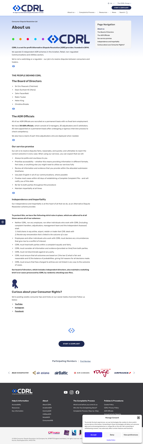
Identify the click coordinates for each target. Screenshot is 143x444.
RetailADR (46, 417)
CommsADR (47, 411)
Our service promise (104, 38)
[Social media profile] (65, 392)
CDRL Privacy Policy (111, 408)
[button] (138, 418)
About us (70, 12)
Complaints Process (86, 12)
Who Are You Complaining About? (85, 408)
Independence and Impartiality (108, 42)
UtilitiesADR (47, 414)
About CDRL (47, 405)
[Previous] (9, 373)
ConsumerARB (48, 420)
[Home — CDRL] (28, 9)
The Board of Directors (105, 32)
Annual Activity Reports (112, 414)
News (114, 12)
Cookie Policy (111, 440)
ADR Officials (108, 411)
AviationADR (47, 408)
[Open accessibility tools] (2, 222)
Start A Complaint (121, 7)
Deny (112, 435)
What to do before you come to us (85, 405)
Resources (103, 12)
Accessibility (16, 405)
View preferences (131, 435)
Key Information (17, 411)
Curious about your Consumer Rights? (110, 45)
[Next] (134, 373)
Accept (93, 435)
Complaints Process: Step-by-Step (86, 411)
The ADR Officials (103, 35)
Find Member (85, 361)
